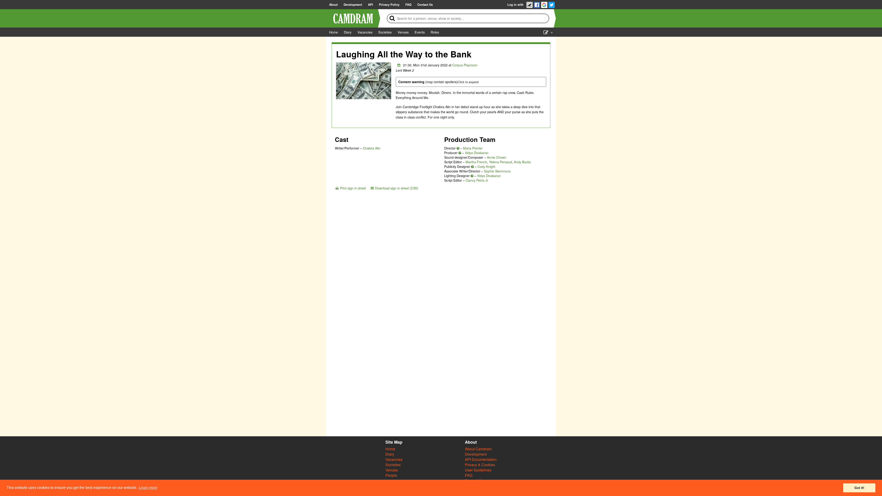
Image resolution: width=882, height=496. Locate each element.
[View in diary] (399, 65)
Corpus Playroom (465, 65)
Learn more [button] (148, 488)
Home (390, 448)
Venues (391, 470)
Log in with (515, 5)
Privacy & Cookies (480, 464)
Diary (389, 454)
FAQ (468, 475)
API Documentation (481, 459)
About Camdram (478, 448)
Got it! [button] (859, 488)
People (391, 475)
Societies (393, 464)
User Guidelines (478, 470)
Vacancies (393, 459)
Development (476, 454)
